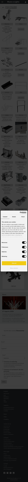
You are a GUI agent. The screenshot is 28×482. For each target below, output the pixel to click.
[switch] (24, 247)
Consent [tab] (5, 216)
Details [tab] (14, 216)
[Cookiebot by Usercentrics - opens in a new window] (20, 213)
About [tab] (23, 216)
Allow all (14, 263)
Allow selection (14, 268)
